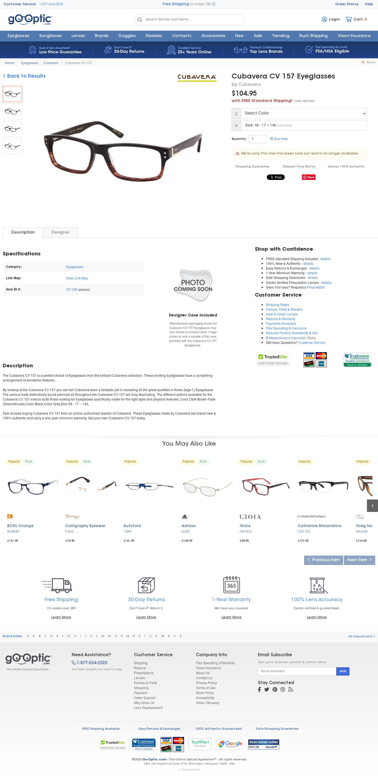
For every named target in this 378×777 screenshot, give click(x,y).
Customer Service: (20, 4)
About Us (203, 672)
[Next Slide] (211, 152)
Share (370, 62)
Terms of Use (206, 687)
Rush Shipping (313, 36)
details (325, 258)
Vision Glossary (207, 702)
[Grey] (12, 146)
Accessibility (205, 697)
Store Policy (205, 692)
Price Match (316, 287)
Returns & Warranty (280, 318)
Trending (280, 36)
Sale (258, 36)
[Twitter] (266, 690)
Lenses (78, 36)
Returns (140, 667)
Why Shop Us (144, 702)
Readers (154, 36)
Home (9, 62)
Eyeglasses (18, 36)
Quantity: (239, 139)
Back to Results (26, 76)
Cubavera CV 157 (78, 62)
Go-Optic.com (154, 759)
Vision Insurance (208, 667)
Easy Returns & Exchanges (159, 729)
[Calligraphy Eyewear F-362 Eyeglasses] (91, 486)
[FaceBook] (259, 690)
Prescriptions (144, 672)
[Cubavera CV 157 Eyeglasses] (12, 94)
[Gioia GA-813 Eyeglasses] (266, 486)
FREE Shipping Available (101, 729)
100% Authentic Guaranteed (218, 729)
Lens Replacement (148, 707)
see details (305, 101)
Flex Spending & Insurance (286, 328)
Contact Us (204, 677)
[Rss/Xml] (290, 690)
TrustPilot (200, 744)
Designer (60, 233)
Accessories (213, 36)
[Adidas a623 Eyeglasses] (208, 486)
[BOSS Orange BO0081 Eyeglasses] (33, 486)
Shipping (140, 662)
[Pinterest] (275, 690)
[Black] (12, 129)
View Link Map (77, 278)
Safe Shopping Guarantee (277, 729)
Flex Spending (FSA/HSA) (215, 662)
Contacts (181, 36)
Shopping (141, 687)
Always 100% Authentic (346, 166)
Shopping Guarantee (252, 166)
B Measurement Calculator (286, 337)
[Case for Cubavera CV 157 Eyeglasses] (193, 285)
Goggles (127, 36)
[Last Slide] (34, 152)
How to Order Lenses (282, 314)
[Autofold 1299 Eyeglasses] (149, 486)
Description (23, 233)
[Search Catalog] (140, 19)
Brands (101, 36)
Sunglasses (50, 36)
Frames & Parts (145, 682)
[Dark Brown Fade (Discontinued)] (12, 111)
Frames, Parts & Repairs (284, 309)
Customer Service (312, 342)
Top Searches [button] (191, 769)
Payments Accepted (281, 323)
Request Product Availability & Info (292, 332)
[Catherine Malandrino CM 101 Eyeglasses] (324, 486)
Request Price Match (299, 166)
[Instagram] (283, 690)
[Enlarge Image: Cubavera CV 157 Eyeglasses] (121, 152)
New (239, 36)
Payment (140, 692)
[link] (357, 359)
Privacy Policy (206, 682)
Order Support (144, 697)
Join (342, 671)
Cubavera (50, 62)
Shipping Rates (277, 304)
